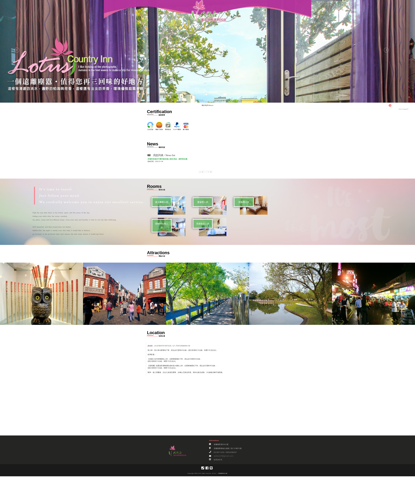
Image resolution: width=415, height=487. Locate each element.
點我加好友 (218, 459)
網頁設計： (214, 473)
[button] (10, 51)
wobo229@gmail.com (223, 456)
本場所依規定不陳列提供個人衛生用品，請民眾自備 (167, 159)
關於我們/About (207, 105)
